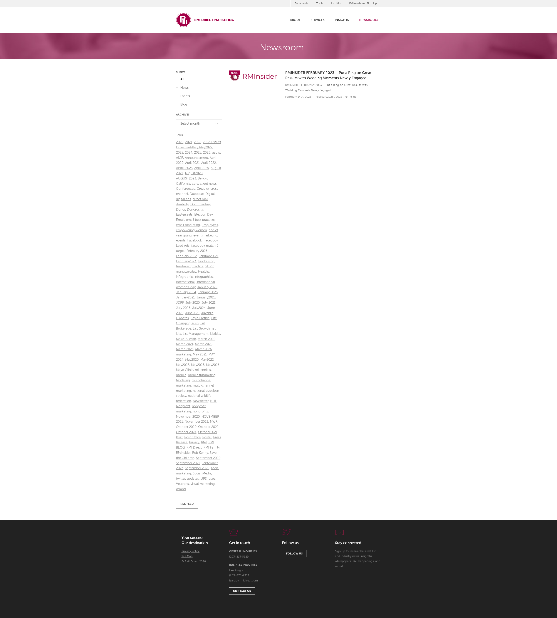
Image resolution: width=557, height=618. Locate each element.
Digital (210, 194)
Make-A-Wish (186, 339)
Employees (210, 225)
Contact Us (242, 591)
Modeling (183, 380)
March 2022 (203, 344)
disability (182, 204)
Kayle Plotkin (200, 318)
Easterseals (184, 214)
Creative (203, 188)
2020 (179, 142)
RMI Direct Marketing (205, 20)
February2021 (208, 256)
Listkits (215, 333)
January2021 (185, 297)
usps (211, 478)
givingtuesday (186, 271)
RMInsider (350, 96)
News (184, 87)
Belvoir (202, 178)
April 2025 (201, 168)
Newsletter (200, 401)
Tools (319, 3)
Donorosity (195, 209)
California (183, 183)
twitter (180, 478)
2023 (339, 96)
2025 (197, 152)
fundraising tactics (189, 266)
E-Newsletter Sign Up (363, 3)
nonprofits (200, 411)
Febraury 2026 (197, 251)
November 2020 (188, 416)
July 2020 (192, 302)
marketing (183, 354)
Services (318, 20)
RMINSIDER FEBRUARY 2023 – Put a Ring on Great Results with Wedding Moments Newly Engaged (328, 75)
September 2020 (208, 458)
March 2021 (184, 344)
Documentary (200, 204)
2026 (206, 152)
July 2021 (208, 302)
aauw (216, 152)
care (195, 183)
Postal (206, 437)
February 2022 (186, 256)
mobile (181, 375)
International (185, 282)
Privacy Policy (190, 551)
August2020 (194, 173)
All (182, 79)
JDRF (180, 302)
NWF (213, 421)
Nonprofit (183, 406)
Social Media (202, 473)
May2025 (197, 365)
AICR (179, 157)
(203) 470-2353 (239, 575)
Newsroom (368, 20)
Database (197, 194)
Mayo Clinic (184, 370)
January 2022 (207, 287)
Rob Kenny (200, 452)
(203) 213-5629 (239, 556)
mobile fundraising (202, 375)
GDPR (209, 266)
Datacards (301, 3)
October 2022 (208, 427)
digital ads (183, 199)
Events (185, 96)
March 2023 (184, 349)
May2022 (207, 359)
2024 (188, 152)
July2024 (199, 308)
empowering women (191, 230)
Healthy (203, 271)
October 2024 (186, 432)
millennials (203, 370)
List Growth (201, 328)
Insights (342, 20)
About (295, 20)
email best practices (200, 219)
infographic (184, 276)
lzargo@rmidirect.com (243, 580)
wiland (181, 489)
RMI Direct (194, 447)
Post (179, 437)
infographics (204, 276)
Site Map (187, 556)
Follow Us (294, 553)
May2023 (182, 365)
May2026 (213, 365)
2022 (197, 142)
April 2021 (192, 162)
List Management (195, 333)
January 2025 (208, 292)
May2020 (192, 359)
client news (208, 183)
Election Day (203, 214)
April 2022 (208, 162)
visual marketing (203, 484)
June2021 (192, 313)
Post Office (192, 437)
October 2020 (186, 427)
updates (193, 478)
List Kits (336, 3)
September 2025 (197, 468)
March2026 (203, 349)
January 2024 (186, 292)
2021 (188, 142)
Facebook (194, 240)
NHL (213, 401)
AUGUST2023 (186, 178)
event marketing (205, 235)
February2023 (324, 96)
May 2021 (200, 354)
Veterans (182, 484)
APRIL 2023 (184, 168)
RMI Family (211, 447)
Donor (180, 209)
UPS (204, 478)
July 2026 (183, 308)
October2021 (207, 432)
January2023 (205, 297)
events (181, 240)
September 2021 (188, 463)
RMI (204, 442)
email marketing (188, 225)
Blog (183, 104)
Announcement (196, 157)
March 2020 (206, 339)
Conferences (185, 188)
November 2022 (196, 421)
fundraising (206, 261)
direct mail (200, 199)
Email (180, 219)
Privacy (194, 442)
